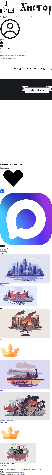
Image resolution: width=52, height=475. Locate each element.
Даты (1, 472)
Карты (10, 472)
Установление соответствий (13, 473)
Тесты (1, 473)
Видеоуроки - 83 (30, 16)
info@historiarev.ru (26, 469)
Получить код (2, 52)
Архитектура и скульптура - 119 (23, 16)
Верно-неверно (19, 473)
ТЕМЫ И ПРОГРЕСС (3, 18)
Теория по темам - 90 (10, 16)
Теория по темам (7, 472)
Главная (1, 58)
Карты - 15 (14, 16)
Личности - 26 (5, 16)
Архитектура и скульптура (16, 472)
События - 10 (17, 16)
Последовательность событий (6, 473)
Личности (3, 472)
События (12, 472)
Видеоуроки (4, 58)
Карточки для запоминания (25, 473)
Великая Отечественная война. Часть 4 (12, 58)
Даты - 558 (1, 16)
